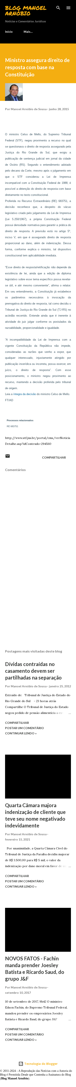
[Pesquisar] (58, 7)
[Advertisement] (38, 609)
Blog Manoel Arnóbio (25, 10)
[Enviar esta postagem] (7, 457)
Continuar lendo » (21, 733)
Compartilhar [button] (54, 457)
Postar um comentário (24, 728)
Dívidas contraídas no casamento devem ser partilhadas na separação (33, 671)
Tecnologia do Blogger (40, 1064)
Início (9, 31)
